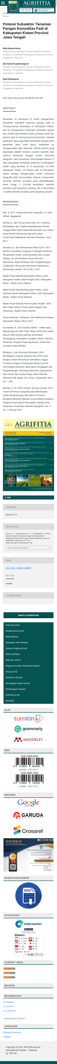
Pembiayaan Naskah (16, 689)
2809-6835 (33, 769)
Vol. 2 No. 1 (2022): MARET (36, 13)
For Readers (9, 1002)
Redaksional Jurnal (15, 630)
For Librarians (9, 1010)
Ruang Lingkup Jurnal (16, 648)
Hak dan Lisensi (13, 660)
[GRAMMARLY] (28, 739)
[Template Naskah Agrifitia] (28, 895)
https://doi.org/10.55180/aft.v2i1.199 (25, 98)
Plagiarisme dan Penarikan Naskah (23, 665)
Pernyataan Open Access (18, 683)
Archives (15, 13)
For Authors (9, 1006)
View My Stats (28, 932)
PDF (9, 497)
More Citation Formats (18, 548)
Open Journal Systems (14, 1018)
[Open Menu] (3, 3)
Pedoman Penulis (14, 677)
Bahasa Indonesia (12, 1032)
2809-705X (33, 786)
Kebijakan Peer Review (17, 642)
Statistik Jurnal (13, 694)
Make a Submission (28, 615)
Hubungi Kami (13, 625)
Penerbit (10, 700)
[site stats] (28, 929)
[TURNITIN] (28, 718)
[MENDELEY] (28, 728)
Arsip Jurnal (11, 671)
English (7, 1036)
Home (6, 13)
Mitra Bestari (12, 636)
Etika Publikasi (13, 654)
